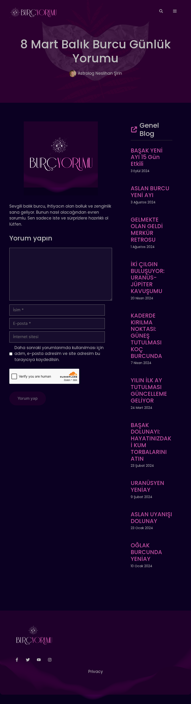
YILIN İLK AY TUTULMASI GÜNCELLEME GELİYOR (149, 390)
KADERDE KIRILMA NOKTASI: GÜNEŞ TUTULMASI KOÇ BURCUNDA (146, 336)
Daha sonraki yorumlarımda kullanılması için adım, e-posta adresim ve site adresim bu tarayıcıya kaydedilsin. (59, 353)
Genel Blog (149, 129)
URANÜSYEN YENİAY (147, 486)
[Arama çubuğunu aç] (161, 11)
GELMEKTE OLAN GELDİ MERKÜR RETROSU (147, 230)
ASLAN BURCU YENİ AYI (150, 191)
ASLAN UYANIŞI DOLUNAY (151, 517)
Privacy (95, 671)
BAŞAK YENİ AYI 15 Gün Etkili (147, 157)
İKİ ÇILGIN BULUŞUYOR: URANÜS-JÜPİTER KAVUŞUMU (147, 277)
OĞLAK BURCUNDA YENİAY (146, 552)
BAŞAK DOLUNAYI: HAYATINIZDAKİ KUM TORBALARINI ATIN (151, 442)
